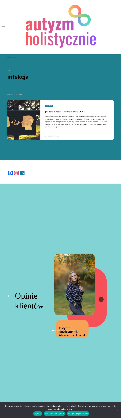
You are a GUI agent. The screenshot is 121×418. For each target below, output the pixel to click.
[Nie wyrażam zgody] (117, 410)
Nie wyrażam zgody (54, 413)
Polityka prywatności (78, 413)
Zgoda (38, 413)
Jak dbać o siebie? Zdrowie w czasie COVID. (65, 111)
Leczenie (49, 105)
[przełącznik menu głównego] (3, 27)
